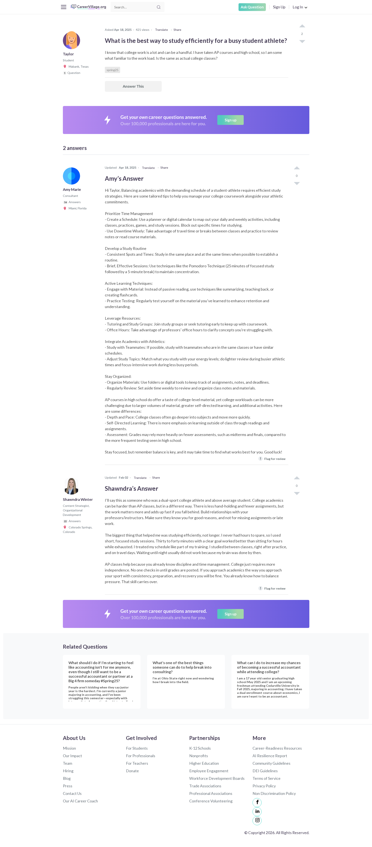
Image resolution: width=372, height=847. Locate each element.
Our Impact (72, 755)
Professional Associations (210, 793)
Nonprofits (198, 755)
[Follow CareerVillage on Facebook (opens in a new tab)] (257, 802)
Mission (69, 748)
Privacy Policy (264, 785)
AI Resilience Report (270, 755)
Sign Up (279, 7)
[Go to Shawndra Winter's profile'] (72, 487)
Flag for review (272, 458)
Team (67, 763)
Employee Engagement (208, 770)
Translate (161, 29)
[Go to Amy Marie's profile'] (72, 177)
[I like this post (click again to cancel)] (302, 26)
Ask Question (252, 7)
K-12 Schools (200, 748)
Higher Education (204, 763)
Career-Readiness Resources (277, 748)
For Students (137, 748)
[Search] (159, 7)
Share (177, 29)
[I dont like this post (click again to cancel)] (302, 41)
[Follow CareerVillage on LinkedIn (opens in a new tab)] (257, 811)
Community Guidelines (271, 763)
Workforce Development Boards (217, 778)
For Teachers (137, 763)
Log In (298, 7)
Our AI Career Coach (80, 801)
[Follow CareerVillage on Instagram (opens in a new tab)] (257, 820)
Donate (132, 770)
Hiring (68, 770)
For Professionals (140, 755)
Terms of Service (267, 778)
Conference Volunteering (210, 801)
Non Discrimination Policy (274, 793)
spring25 (112, 70)
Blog (67, 778)
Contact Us (72, 793)
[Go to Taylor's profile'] (72, 42)
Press (67, 785)
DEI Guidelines (265, 770)
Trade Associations (205, 785)
